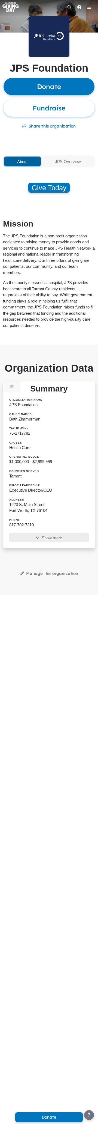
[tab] (22, 161)
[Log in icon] (79, 7)
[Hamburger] (89, 7)
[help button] (89, 1115)
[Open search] (69, 7)
